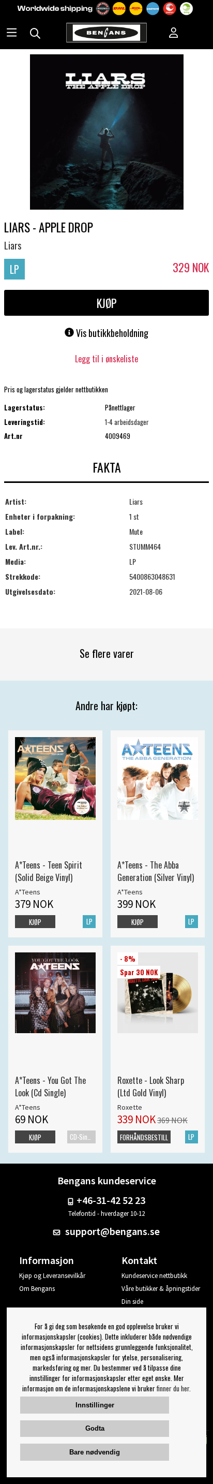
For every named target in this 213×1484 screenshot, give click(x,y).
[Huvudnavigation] (12, 33)
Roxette (129, 1107)
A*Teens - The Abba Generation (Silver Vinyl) (155, 871)
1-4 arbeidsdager (127, 422)
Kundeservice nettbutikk (154, 1275)
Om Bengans (37, 1288)
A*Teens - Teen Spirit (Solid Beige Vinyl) (48, 871)
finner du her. (174, 1388)
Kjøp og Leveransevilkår (52, 1275)
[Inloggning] (173, 33)
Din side (132, 1301)
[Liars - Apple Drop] (107, 133)
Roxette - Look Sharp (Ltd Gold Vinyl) (150, 1086)
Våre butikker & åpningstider (160, 1288)
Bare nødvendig (94, 1452)
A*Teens (27, 892)
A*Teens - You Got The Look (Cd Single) (50, 1086)
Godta (94, 1428)
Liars (12, 245)
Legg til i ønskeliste (106, 358)
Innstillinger (94, 1405)
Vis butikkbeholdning (111, 333)
